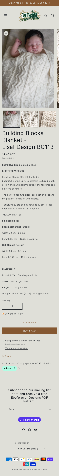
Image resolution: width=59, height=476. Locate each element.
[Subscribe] (50, 409)
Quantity (6, 300)
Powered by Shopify (38, 469)
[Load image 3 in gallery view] (47, 119)
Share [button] (8, 356)
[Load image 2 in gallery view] (29, 119)
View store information (16, 348)
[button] (6, 15)
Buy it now (29, 331)
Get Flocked (24, 469)
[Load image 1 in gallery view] (11, 119)
